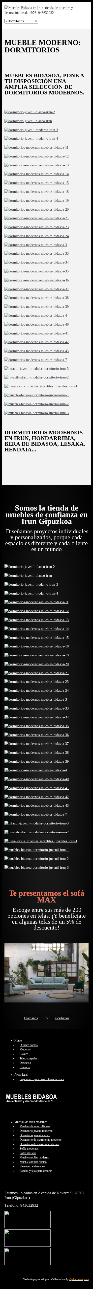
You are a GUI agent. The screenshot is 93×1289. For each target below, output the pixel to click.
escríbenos (62, 1018)
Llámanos (31, 1018)
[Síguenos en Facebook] (27, 1227)
